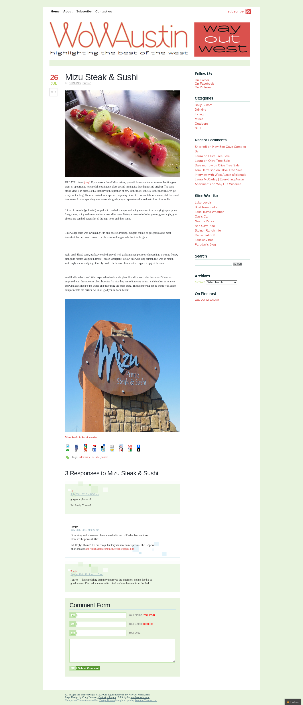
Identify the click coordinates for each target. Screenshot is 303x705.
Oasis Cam (202, 216)
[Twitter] (69, 447)
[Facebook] (78, 447)
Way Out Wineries (228, 184)
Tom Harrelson (205, 170)
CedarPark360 (205, 235)
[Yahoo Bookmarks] (96, 447)
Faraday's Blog (205, 244)
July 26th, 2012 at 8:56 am (85, 494)
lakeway (84, 457)
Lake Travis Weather (209, 212)
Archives (200, 282)
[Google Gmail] (131, 447)
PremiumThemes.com (146, 700)
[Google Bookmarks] (87, 447)
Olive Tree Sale (219, 156)
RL (72, 491)
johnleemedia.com (140, 697)
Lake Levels (203, 202)
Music (199, 119)
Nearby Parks (204, 221)
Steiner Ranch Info (208, 230)
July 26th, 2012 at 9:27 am (85, 530)
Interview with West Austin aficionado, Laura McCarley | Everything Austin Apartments (221, 179)
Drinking (75, 83)
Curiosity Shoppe (107, 697)
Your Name (142, 615)
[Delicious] (104, 447)
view (104, 457)
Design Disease (107, 700)
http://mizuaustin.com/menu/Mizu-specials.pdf (109, 548)
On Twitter (202, 80)
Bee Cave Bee (205, 226)
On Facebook (204, 83)
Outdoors (201, 123)
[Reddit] (122, 447)
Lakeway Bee (204, 240)
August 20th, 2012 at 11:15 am (87, 574)
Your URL (134, 632)
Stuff (198, 128)
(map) (87, 182)
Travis (74, 571)
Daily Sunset (203, 105)
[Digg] (113, 447)
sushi (95, 457)
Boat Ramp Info (206, 207)
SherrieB (201, 146)
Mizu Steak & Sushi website (81, 437)
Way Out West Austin (207, 299)
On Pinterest (203, 87)
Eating (87, 83)
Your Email (141, 623)
